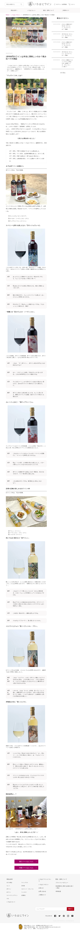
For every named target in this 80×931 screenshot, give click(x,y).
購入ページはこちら (26, 861)
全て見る (62, 72)
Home (7, 14)
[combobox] (14, 4)
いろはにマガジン (16, 14)
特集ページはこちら (26, 868)
